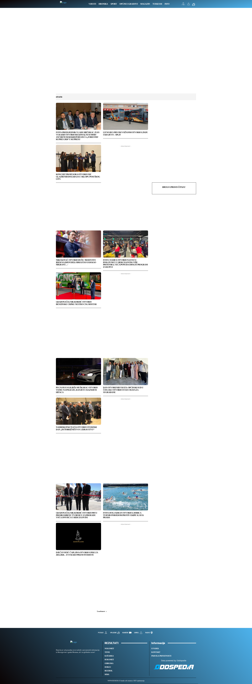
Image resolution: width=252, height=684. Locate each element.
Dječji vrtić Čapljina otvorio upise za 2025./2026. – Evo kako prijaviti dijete (77, 553)
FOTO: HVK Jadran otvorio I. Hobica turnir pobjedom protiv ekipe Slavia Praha (123, 515)
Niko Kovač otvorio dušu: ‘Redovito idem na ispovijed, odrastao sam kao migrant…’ (76, 262)
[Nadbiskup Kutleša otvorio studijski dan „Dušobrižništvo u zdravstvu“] (78, 411)
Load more (101, 611)
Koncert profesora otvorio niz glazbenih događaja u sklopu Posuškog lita (78, 176)
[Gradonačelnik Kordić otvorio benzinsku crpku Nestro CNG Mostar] (78, 285)
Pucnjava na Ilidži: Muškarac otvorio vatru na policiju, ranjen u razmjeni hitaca (77, 389)
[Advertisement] (126, 53)
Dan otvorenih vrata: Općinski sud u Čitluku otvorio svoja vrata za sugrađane (123, 389)
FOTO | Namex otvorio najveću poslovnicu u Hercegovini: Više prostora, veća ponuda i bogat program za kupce (125, 263)
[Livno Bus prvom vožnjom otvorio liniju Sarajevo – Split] (125, 116)
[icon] (183, 4)
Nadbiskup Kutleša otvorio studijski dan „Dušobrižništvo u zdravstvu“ (76, 428)
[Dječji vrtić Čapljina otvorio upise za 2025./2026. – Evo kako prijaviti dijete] (78, 536)
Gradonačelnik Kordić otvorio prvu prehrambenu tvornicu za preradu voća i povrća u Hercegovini (76, 515)
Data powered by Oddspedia (173, 660)
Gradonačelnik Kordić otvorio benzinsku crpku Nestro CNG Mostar (76, 303)
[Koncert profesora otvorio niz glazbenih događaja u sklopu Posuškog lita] (78, 158)
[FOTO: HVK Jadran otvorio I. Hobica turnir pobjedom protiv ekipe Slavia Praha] (125, 496)
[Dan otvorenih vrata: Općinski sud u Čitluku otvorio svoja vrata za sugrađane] (125, 371)
